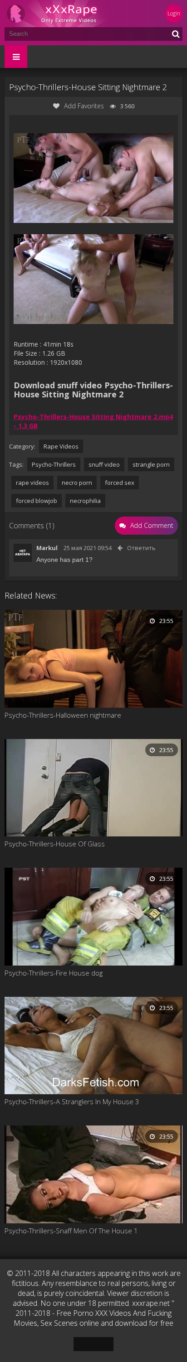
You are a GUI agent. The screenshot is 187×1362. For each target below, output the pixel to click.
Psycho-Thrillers (54, 464)
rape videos (32, 482)
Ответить (141, 548)
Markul (47, 548)
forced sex (119, 482)
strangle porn (151, 464)
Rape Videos (61, 446)
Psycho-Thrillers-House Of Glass (55, 843)
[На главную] (59, 13)
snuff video (104, 464)
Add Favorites (84, 105)
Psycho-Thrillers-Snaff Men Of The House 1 (71, 1230)
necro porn (77, 482)
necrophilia (85, 501)
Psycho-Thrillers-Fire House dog (54, 972)
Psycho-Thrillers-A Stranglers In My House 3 (72, 1101)
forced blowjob (36, 501)
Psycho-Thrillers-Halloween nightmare (63, 715)
